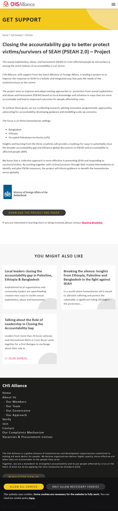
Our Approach (16, 415)
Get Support (17, 34)
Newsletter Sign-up (24, 476)
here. (32, 498)
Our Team (13, 406)
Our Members (16, 401)
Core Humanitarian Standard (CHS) (62, 466)
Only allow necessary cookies (75, 486)
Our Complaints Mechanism (23, 432)
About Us (9, 397)
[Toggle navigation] (113, 4)
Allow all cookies (24, 486)
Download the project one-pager (34, 212)
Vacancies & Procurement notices (27, 437)
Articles (29, 34)
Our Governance (18, 410)
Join (5, 423)
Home (5, 34)
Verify (6, 419)
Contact (8, 428)
